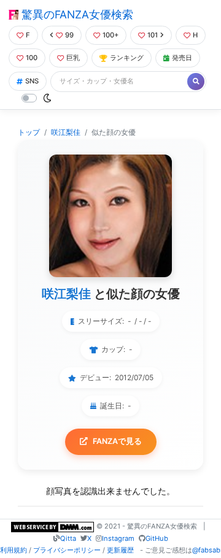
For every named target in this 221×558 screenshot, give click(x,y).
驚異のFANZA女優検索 (75, 14)
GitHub (156, 538)
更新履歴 (120, 550)
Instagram (118, 538)
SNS (32, 81)
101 (152, 35)
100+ (110, 35)
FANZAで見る (117, 441)
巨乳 (73, 57)
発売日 (182, 57)
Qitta (68, 538)
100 (31, 57)
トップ (29, 132)
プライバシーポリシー (67, 550)
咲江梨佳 (65, 132)
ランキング (127, 57)
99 (69, 35)
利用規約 (13, 550)
